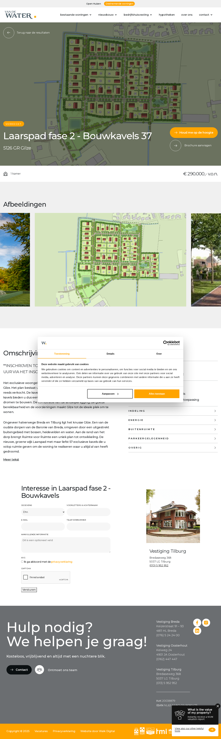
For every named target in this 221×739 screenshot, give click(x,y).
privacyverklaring (61, 561)
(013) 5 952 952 (158, 565)
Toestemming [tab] (62, 353)
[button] (76, 15)
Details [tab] (111, 353)
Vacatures (41, 731)
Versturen (29, 589)
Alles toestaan (157, 393)
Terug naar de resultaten (33, 32)
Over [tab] (159, 353)
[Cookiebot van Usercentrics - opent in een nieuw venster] (165, 343)
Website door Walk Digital (97, 731)
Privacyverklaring (64, 731)
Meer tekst (11, 459)
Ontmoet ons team (62, 670)
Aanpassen (108, 393)
